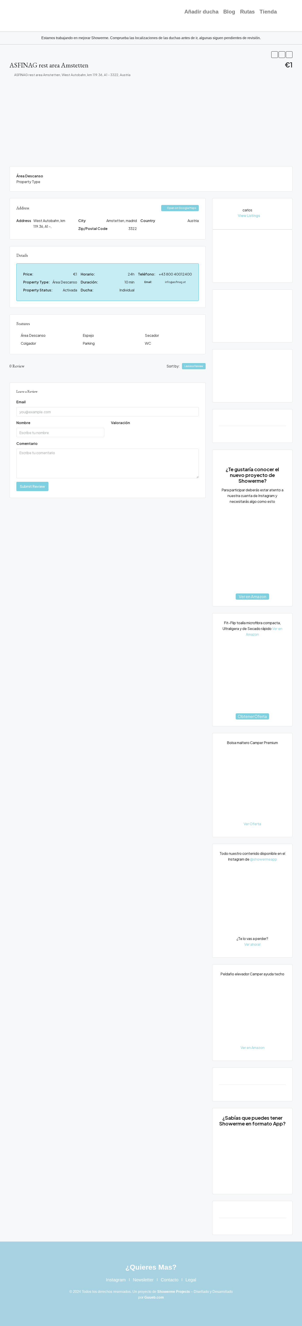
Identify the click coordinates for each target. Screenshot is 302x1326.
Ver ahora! (252, 944)
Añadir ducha (201, 12)
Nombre (23, 422)
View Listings (249, 215)
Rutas (247, 12)
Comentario (27, 443)
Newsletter (143, 1279)
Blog (229, 12)
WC (148, 343)
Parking (89, 343)
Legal (190, 1279)
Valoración (120, 422)
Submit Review (32, 486)
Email (21, 402)
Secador (152, 335)
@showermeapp (263, 859)
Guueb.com (154, 1297)
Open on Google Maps (181, 208)
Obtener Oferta (252, 716)
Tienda (268, 12)
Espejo (88, 335)
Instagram (116, 1279)
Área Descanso (33, 335)
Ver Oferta (252, 823)
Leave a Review (193, 366)
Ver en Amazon (252, 596)
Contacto (169, 1279)
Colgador (28, 343)
